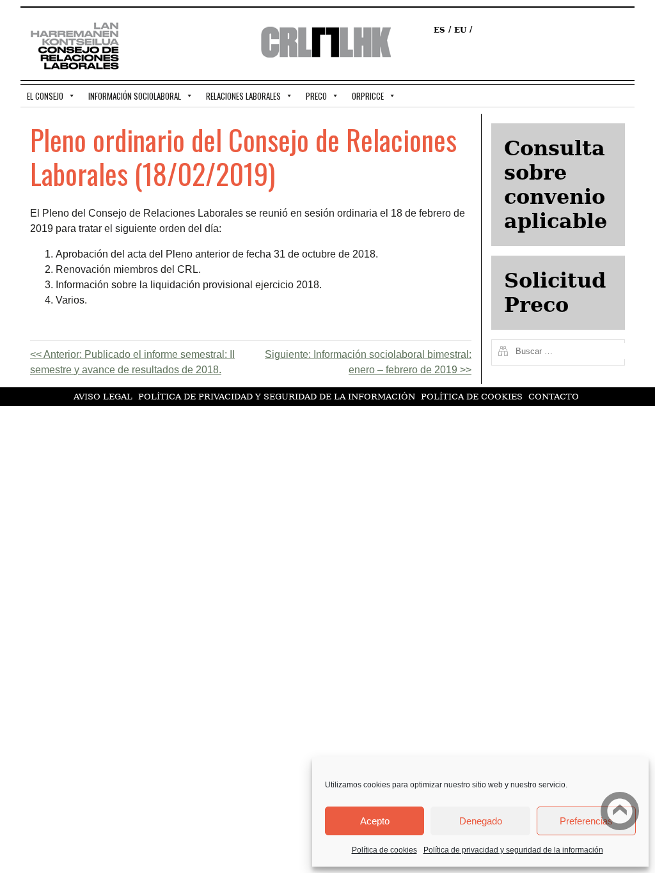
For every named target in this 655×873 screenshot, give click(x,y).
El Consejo (45, 95)
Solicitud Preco (555, 292)
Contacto (553, 396)
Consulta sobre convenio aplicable (555, 184)
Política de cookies (384, 850)
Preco (316, 95)
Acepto (375, 820)
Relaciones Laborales (243, 95)
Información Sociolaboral (134, 95)
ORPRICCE (368, 95)
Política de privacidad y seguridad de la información (513, 850)
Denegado (480, 820)
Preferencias (586, 820)
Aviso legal (103, 396)
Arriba (619, 811)
